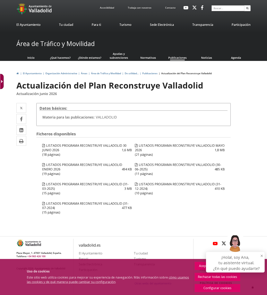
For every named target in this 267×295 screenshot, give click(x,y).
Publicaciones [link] (150, 73)
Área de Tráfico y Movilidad (55, 43)
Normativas (148, 58)
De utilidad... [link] (132, 73)
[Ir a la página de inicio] (22, 9)
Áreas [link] (84, 73)
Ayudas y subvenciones (119, 56)
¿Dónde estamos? (89, 58)
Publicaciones (177, 58)
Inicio (31, 58)
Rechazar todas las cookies (217, 277)
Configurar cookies (217, 288)
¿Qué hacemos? (60, 58)
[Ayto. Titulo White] (40, 9)
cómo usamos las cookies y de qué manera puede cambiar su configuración (108, 279)
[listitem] (28, 25)
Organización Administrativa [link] (61, 73)
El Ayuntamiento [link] (32, 73)
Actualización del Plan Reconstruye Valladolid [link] (186, 73)
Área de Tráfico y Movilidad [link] (106, 73)
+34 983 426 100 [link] (36, 256)
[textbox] (227, 8)
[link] (107, 8)
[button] (247, 8)
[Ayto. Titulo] (33, 243)
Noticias (206, 58)
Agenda (236, 58)
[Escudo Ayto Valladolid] (20, 243)
